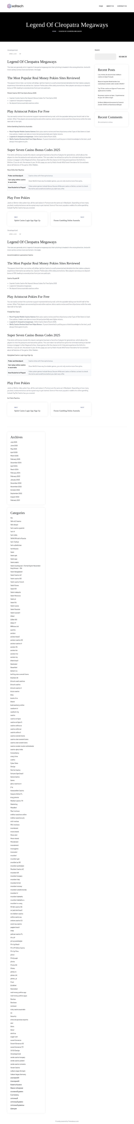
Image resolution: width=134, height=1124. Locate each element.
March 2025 (14, 456)
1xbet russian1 (15, 613)
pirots (12, 961)
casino (12, 715)
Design (12, 766)
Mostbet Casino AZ (17, 869)
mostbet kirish (15, 883)
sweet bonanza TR (16, 1047)
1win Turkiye (14, 542)
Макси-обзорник (16, 1088)
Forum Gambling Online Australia (71, 219)
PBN (12, 931)
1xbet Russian (15, 609)
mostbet (13, 855)
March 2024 (14, 469)
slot (11, 1023)
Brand (12, 702)
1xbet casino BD (16, 578)
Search (97, 50)
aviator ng (13, 657)
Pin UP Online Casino (17, 948)
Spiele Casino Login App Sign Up (27, 219)
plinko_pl (13, 979)
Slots (12, 1026)
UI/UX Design (15, 1050)
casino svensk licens (17, 736)
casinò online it (15, 732)
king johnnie (14, 797)
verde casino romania (17, 1064)
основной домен (16, 1091)
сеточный (14, 1098)
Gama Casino (15, 777)
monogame (14, 849)
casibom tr (14, 708)
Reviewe (13, 1002)
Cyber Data (14, 763)
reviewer (13, 1006)
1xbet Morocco (15, 596)
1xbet (12, 552)
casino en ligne (15, 719)
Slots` (12, 1030)
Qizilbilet (13, 985)
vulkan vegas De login (17, 1071)
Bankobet (13, 664)
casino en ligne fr (16, 722)
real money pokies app (18, 992)
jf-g (11, 787)
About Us (110, 6)
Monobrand (14, 842)
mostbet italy (15, 879)
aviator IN (13, 647)
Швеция (13, 1109)
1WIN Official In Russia (18, 538)
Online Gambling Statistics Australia (19, 126)
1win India (13, 535)
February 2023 (15, 476)
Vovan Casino (15, 1067)
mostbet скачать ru (17, 900)
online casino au (16, 917)
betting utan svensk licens (19, 674)
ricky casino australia (17, 1009)
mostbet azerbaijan (17, 866)
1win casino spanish (17, 528)
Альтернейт (14, 1081)
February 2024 (15, 473)
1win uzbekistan (16, 545)
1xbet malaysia (15, 592)
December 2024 (15, 463)
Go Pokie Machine (13, 398)
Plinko (12, 968)
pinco (12, 955)
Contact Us (122, 6)
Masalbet (13, 808)
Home (54, 31)
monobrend (14, 845)
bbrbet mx (13, 671)
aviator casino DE (16, 640)
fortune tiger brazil (16, 773)
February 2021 (15, 500)
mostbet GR (14, 873)
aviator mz (14, 654)
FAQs (101, 6)
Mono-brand (14, 838)
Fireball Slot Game (13, 312)
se (11, 1013)
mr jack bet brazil (16, 910)
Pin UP (12, 938)
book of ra (14, 698)
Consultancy (14, 753)
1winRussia (14, 549)
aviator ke (13, 650)
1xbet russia (14, 606)
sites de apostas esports (19, 1020)
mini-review (14, 821)
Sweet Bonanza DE (17, 1043)
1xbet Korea (14, 585)
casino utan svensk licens (19, 739)
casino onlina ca (16, 725)
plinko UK (13, 975)
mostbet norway (16, 886)
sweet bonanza (15, 1040)
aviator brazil (15, 637)
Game (12, 780)
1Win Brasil (14, 525)
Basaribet (13, 667)
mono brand (14, 832)
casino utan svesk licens (19, 743)
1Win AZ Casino (15, 521)
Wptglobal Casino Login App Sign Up (20, 355)
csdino (12, 760)
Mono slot (13, 835)
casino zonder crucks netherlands (22, 746)
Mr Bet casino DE (16, 907)
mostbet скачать (16, 896)
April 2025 (13, 452)
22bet (12, 616)
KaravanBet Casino (17, 791)
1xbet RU (13, 602)
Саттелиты (14, 1095)
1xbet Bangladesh (16, 572)
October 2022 (15, 490)
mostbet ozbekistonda (18, 890)
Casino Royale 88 (13, 278)
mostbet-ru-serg (16, 903)
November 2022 (16, 486)
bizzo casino (14, 691)
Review (13, 999)
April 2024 (14, 466)
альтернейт (14, 1078)
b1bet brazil (14, 661)
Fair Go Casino (15, 770)
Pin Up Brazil (14, 944)
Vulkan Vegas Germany (18, 1074)
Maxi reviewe (15, 811)
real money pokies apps (18, 996)
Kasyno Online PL (16, 794)
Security (13, 1016)
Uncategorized (15, 1054)
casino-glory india (16, 749)
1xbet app (13, 559)
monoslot (13, 852)
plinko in (13, 972)
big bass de (14, 678)
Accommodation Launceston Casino (20, 255)
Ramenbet (14, 989)
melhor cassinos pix (17, 818)
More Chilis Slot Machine (15, 170)
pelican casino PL (16, 934)
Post (12, 982)
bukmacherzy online (17, 705)
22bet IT (13, 623)
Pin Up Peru (14, 951)
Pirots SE (13, 965)
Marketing (13, 804)
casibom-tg (14, 712)
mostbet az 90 (15, 862)
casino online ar (15, 729)
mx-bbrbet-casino (16, 914)
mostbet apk (14, 859)
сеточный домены (17, 1105)
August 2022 (14, 497)
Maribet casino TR (16, 801)
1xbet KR (13, 589)
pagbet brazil (14, 927)
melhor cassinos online (18, 814)
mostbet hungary (16, 876)
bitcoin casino (15, 684)
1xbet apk (13, 555)
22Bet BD (13, 619)
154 (11, 518)
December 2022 (15, 483)
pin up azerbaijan (16, 941)
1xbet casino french (17, 582)
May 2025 (13, 449)
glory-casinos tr (15, 784)
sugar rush (14, 1037)
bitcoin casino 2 (16, 688)
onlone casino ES (16, 920)
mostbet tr (14, 893)
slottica (13, 1033)
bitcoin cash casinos (17, 681)
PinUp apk (14, 958)
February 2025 (15, 459)
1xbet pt (13, 599)
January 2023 (15, 480)
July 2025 (13, 442)
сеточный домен (16, 1102)
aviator (12, 633)
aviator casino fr (16, 643)
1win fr (12, 531)
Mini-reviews (14, 825)
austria (12, 630)
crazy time (14, 756)
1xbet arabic (14, 562)
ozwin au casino (16, 924)
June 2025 (14, 445)
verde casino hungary (17, 1057)
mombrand (14, 828)
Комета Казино (16, 1085)
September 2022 (16, 493)
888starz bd (14, 626)
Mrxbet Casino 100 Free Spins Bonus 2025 (21, 93)
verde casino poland (17, 1061)
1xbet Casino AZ (16, 575)
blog (11, 695)
